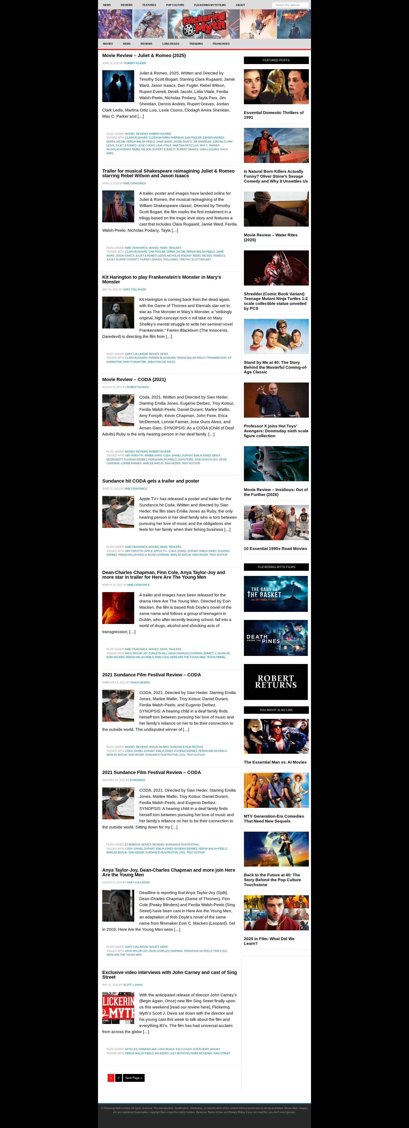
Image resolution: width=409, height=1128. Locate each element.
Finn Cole (162, 657)
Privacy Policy (237, 1112)
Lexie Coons (146, 145)
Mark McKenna (201, 1053)
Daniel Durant (182, 455)
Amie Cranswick (136, 247)
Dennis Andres (213, 137)
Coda (167, 455)
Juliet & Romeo (125, 145)
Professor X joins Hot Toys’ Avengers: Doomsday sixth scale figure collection (276, 431)
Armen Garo (153, 455)
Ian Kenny (161, 1053)
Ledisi (162, 255)
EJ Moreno (132, 844)
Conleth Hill (158, 653)
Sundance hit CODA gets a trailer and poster (150, 481)
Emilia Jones (202, 455)
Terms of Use (215, 1112)
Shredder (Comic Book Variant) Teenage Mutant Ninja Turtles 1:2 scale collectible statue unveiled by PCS (276, 301)
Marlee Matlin (153, 463)
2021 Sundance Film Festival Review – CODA (151, 674)
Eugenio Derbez (135, 459)
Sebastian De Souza (161, 361)
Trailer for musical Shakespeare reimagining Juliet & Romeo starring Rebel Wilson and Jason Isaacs (168, 173)
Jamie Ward (164, 141)
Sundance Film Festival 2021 (165, 754)
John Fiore (185, 459)
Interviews (201, 1049)
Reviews (142, 133)
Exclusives (184, 1049)
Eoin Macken (115, 657)
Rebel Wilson (141, 149)
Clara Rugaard (136, 137)
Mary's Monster (134, 361)
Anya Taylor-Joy (136, 653)
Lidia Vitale (163, 145)
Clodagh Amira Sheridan (166, 137)
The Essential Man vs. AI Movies (275, 762)
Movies (130, 133)
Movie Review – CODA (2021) (134, 379)
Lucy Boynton (180, 1053)
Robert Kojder (160, 133)
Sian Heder (172, 463)
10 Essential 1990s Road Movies (275, 548)
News (163, 247)
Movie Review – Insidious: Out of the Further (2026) (276, 492)
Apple (148, 551)
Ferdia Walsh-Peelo (141, 141)
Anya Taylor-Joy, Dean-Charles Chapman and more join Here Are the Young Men (168, 872)
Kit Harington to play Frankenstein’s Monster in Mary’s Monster (161, 279)
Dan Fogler (193, 137)
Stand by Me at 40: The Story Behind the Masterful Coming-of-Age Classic (275, 367)
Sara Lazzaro (209, 149)
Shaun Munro (159, 746)
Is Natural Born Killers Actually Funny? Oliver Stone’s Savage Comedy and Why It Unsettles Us (276, 176)
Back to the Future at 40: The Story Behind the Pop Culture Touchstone (272, 880)
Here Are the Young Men (187, 657)
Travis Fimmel (216, 657)
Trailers (175, 247)
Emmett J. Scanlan (217, 653)
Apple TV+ (160, 551)
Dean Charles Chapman (185, 653)
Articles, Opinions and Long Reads (149, 1049)
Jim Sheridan (202, 141)
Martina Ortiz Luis (186, 145)
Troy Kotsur (191, 463)
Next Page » (133, 1077)
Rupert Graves (187, 149)
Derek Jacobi (116, 141)
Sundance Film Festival (186, 746)
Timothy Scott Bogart (195, 259)
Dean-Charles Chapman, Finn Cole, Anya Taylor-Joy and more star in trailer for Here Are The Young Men (163, 575)
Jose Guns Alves (206, 459)
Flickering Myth (204, 24)
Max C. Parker (210, 145)
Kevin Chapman (158, 554)
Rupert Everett (164, 149)
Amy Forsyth (134, 455)
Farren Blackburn (162, 357)
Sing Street (221, 1053)
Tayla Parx (170, 259)
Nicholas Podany (119, 149)
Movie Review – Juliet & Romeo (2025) (144, 55)
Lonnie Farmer (131, 463)
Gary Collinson (136, 354)
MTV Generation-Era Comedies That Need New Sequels (274, 818)
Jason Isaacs (182, 141)
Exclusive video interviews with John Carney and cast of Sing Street (169, 975)
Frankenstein (216, 357)
